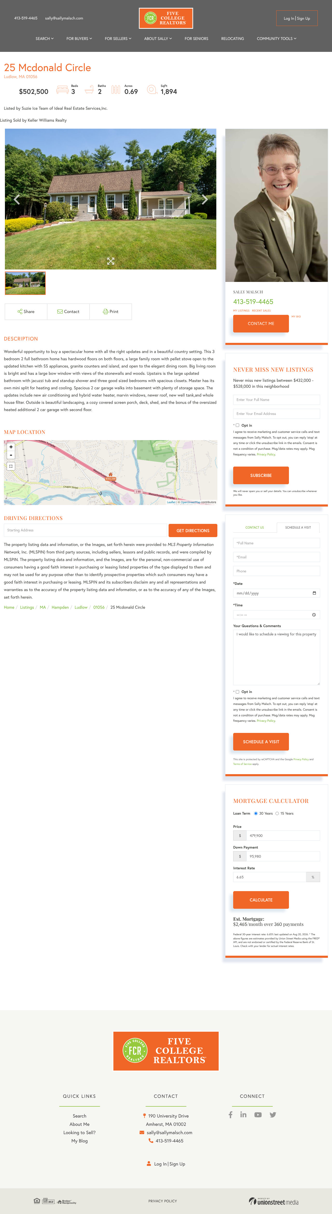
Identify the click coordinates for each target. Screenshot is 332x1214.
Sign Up (303, 18)
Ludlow (81, 607)
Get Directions (193, 530)
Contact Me (261, 323)
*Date (238, 583)
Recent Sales (261, 310)
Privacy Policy (266, 454)
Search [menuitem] (43, 38)
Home (9, 607)
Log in (289, 18)
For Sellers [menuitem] (116, 38)
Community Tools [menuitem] (275, 38)
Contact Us (254, 528)
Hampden (60, 607)
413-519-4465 (25, 18)
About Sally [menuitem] (156, 38)
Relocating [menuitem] (232, 38)
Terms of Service (242, 764)
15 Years (287, 813)
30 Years (266, 813)
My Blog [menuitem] (79, 1141)
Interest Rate (244, 868)
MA (43, 607)
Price (237, 826)
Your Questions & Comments (257, 625)
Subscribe (261, 475)
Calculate (261, 900)
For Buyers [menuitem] (77, 38)
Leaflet (171, 502)
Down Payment (245, 847)
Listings (27, 607)
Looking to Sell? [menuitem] (80, 1132)
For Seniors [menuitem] (196, 38)
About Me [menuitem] (79, 1124)
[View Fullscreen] (11, 466)
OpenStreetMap (190, 502)
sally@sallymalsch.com (64, 18)
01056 (99, 607)
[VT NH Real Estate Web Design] (273, 1201)
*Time (238, 605)
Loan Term (241, 813)
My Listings (241, 310)
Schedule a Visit (298, 528)
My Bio (296, 316)
